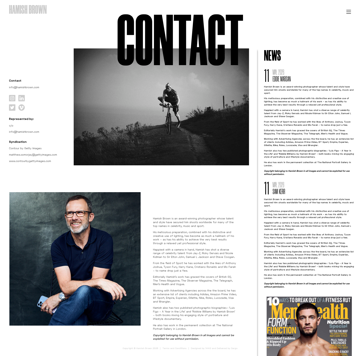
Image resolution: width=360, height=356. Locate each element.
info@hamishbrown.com (24, 87)
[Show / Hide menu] (348, 11)
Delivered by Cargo (227, 348)
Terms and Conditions (174, 348)
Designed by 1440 (201, 348)
